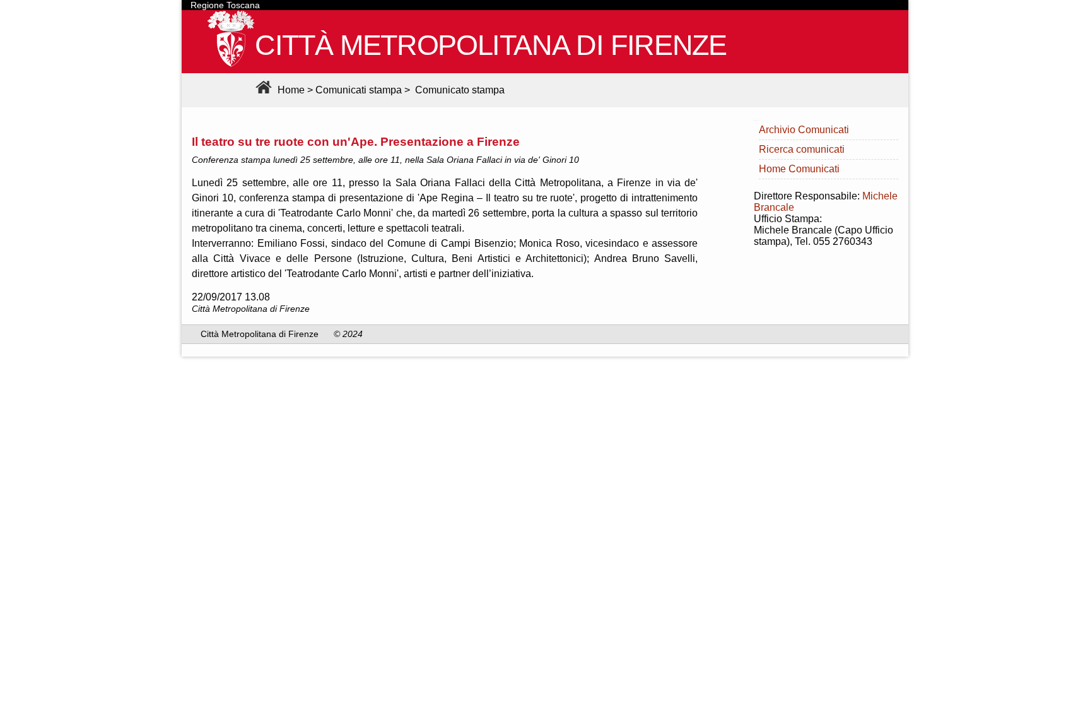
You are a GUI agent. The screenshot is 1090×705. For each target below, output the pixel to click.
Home (290, 90)
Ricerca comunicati (802, 149)
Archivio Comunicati (804, 129)
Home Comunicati (799, 168)
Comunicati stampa (358, 90)
